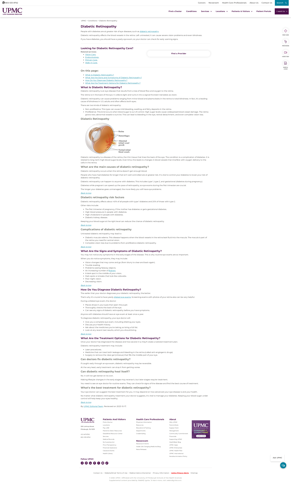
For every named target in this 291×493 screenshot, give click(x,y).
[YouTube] (102, 463)
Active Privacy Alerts (180, 473)
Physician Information (144, 422)
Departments (141, 431)
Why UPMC (173, 422)
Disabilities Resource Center (112, 433)
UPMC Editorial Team (93, 406)
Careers (201, 3)
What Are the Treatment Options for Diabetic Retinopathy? (112, 83)
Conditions (191, 11)
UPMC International (176, 453)
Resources (139, 425)
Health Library (108, 453)
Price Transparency (109, 445)
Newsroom (214, 3)
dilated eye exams (122, 297)
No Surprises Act (109, 442)
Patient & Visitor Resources (112, 431)
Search (280, 3)
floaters (112, 271)
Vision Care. (90, 54)
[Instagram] (86, 463)
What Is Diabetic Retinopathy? (99, 75)
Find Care (285, 35)
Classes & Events (108, 450)
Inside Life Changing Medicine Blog (148, 446)
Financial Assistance (110, 448)
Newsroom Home (142, 444)
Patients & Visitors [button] (241, 11)
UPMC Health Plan (175, 450)
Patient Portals (263, 11)
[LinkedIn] (90, 463)
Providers (285, 46)
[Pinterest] (94, 463)
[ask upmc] (283, 465)
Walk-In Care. (91, 63)
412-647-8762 (85, 434)
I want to (281, 11)
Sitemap (194, 473)
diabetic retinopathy (149, 31)
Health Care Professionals (234, 3)
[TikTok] (106, 463)
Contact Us (267, 3)
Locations (106, 425)
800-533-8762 (11, 3)
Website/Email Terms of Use (116, 473)
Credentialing (141, 433)
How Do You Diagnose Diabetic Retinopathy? (106, 80)
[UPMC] (12, 11)
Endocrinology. (92, 57)
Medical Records (108, 439)
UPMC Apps (173, 445)
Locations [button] (221, 11)
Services (106, 436)
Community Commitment (178, 433)
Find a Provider (178, 53)
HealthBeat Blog (175, 442)
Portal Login (285, 68)
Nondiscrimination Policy (178, 456)
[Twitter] (98, 463)
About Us (254, 3)
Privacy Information (161, 473)
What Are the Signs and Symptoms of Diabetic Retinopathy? (113, 78)
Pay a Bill (106, 428)
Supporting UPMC (175, 439)
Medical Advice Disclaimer (140, 473)
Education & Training (143, 428)
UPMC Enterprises (175, 448)
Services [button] (205, 11)
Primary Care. (91, 60)
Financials (172, 436)
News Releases (141, 449)
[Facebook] (82, 463)
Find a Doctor (175, 11)
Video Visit (285, 56)
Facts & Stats (173, 425)
